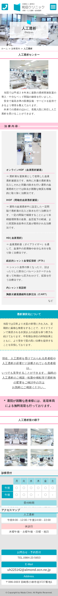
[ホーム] (29, 7)
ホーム (4, 48)
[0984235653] (4, 6)
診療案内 (15, 48)
